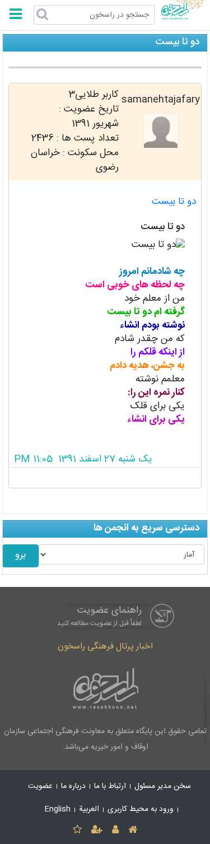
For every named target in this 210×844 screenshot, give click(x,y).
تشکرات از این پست (105, 478)
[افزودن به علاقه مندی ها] (77, 830)
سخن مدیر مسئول (162, 786)
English (58, 809)
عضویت (40, 786)
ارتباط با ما (110, 786)
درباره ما (73, 786)
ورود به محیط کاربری (141, 809)
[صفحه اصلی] (133, 830)
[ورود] (116, 830)
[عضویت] (96, 830)
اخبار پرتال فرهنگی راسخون (105, 646)
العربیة (89, 809)
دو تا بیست (174, 202)
